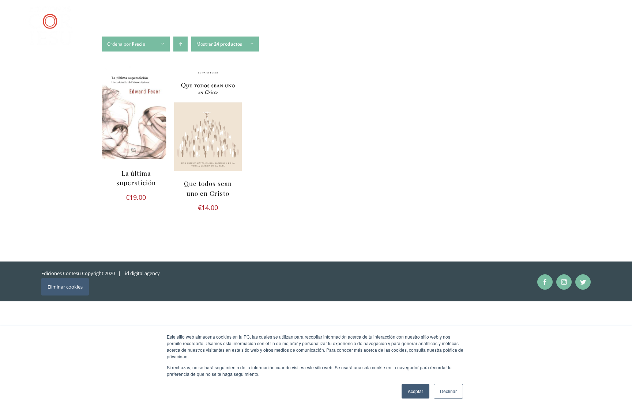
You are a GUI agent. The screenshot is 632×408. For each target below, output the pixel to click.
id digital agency (142, 273)
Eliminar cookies (65, 286)
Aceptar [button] (415, 391)
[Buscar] (597, 27)
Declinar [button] (448, 391)
